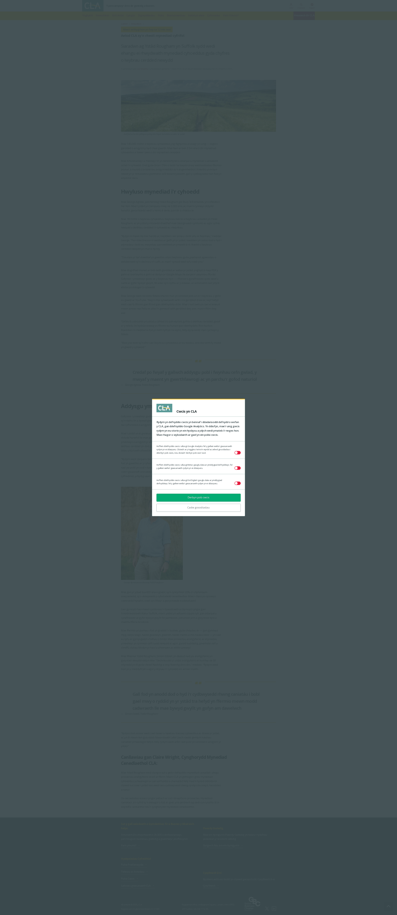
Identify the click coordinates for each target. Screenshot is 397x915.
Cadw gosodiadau (198, 507)
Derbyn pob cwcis (198, 497)
